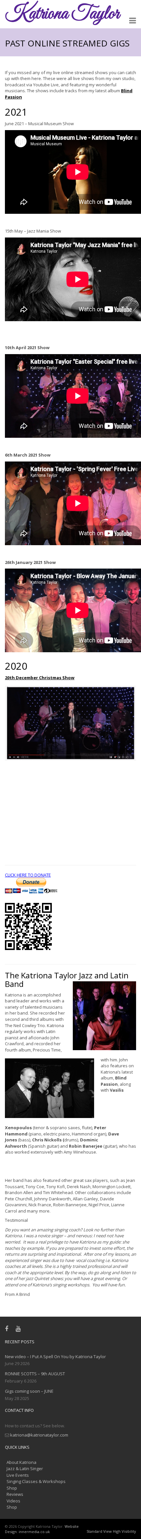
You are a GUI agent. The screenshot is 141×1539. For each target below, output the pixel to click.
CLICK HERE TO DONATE (28, 875)
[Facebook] (8, 1328)
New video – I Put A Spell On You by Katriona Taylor (55, 1356)
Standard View (99, 1531)
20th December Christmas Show (39, 678)
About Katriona (21, 1462)
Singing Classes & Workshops (36, 1481)
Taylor (62, 14)
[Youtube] (20, 1328)
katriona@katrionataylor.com (39, 1435)
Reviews (15, 1494)
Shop (12, 1488)
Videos (13, 1501)
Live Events (18, 1475)
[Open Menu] (132, 21)
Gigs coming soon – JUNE (29, 1391)
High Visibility (124, 1531)
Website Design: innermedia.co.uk (42, 1529)
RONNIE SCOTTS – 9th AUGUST (35, 1374)
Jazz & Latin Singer (25, 1468)
